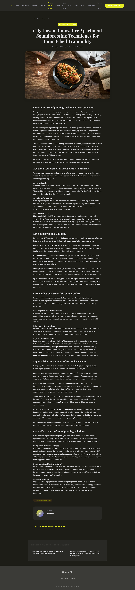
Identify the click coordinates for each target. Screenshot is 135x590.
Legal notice (64, 578)
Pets (76, 5)
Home (17, 5)
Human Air (67, 572)
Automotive (25, 5)
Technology (91, 5)
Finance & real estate (50, 5)
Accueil (32, 19)
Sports (82, 5)
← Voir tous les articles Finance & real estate (49, 526)
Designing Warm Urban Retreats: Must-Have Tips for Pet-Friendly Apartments (47, 552)
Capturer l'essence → (114, 5)
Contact (72, 578)
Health (57, 5)
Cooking (43, 5)
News (70, 5)
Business (35, 5)
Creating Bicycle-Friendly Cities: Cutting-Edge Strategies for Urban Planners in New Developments (85, 553)
